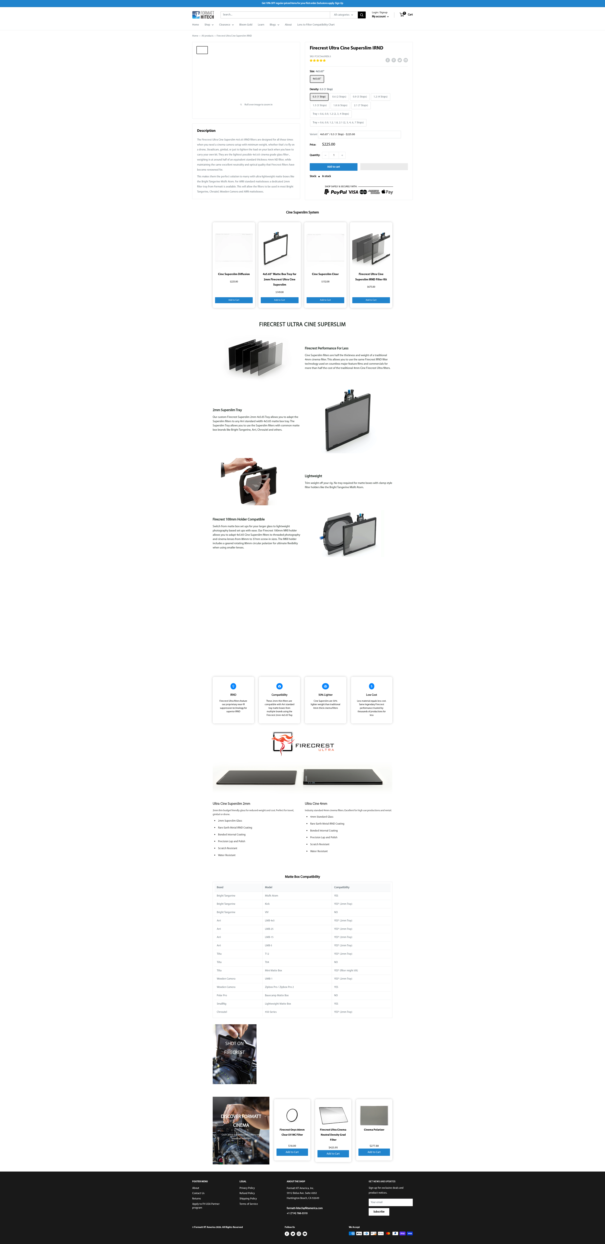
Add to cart (333, 167)
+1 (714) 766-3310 (297, 1213)
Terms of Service (248, 1204)
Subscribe (379, 1211)
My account (379, 16)
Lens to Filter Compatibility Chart (316, 24)
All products (207, 36)
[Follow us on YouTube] (305, 1234)
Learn (261, 24)
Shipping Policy (248, 1198)
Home (195, 24)
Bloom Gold (245, 24)
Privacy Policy (247, 1188)
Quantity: (315, 155)
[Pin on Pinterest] (394, 60)
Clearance (224, 24)
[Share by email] (405, 60)
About (288, 24)
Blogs (273, 24)
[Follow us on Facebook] (287, 1234)
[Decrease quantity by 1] (325, 155)
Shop (207, 24)
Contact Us (198, 1193)
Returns (196, 1198)
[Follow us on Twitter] (293, 1234)
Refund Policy (247, 1193)
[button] (318, 60)
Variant (313, 134)
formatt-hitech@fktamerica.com (305, 1208)
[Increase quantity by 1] (342, 155)
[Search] (362, 14)
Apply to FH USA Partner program (206, 1206)
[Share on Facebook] (388, 60)
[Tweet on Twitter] (400, 60)
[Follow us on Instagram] (299, 1234)
